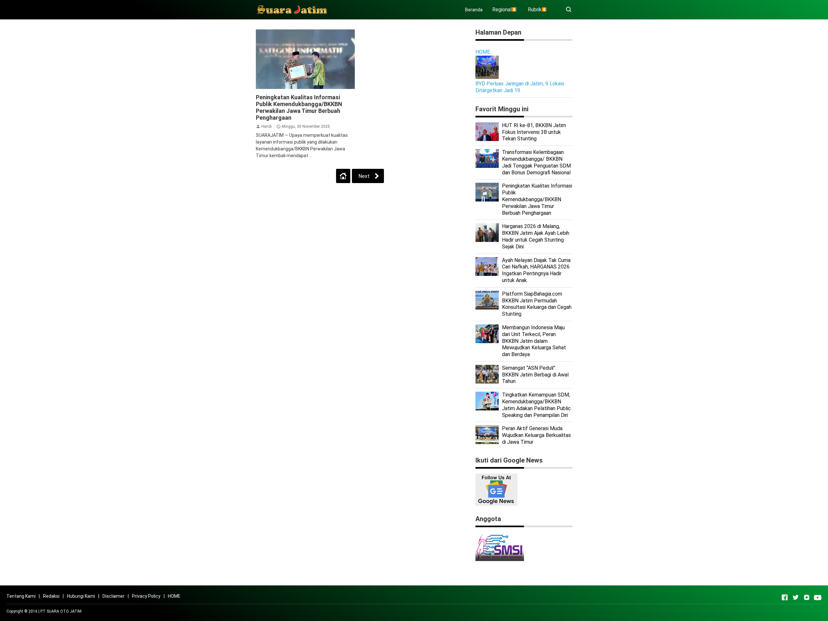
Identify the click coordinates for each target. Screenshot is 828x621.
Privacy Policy (146, 596)
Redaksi (51, 596)
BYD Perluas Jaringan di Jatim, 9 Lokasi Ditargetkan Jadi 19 (519, 87)
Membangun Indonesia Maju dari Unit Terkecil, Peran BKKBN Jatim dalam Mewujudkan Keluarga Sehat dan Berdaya (534, 340)
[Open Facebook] (785, 597)
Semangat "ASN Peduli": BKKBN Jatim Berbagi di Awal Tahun (535, 375)
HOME (482, 52)
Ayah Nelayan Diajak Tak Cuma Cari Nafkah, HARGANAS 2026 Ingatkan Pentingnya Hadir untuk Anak (536, 270)
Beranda (474, 9)
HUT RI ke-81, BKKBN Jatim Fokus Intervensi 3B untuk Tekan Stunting (534, 132)
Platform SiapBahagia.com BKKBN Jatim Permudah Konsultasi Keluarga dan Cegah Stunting (537, 304)
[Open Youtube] (818, 597)
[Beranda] (343, 176)
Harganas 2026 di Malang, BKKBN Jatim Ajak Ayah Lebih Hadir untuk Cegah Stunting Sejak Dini (535, 236)
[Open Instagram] (807, 597)
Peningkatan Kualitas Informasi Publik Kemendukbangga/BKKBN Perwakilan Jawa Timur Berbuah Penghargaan (299, 107)
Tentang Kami (21, 596)
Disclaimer (114, 596)
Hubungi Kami (81, 596)
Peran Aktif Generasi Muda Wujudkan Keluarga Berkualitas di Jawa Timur (536, 435)
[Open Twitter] (796, 597)
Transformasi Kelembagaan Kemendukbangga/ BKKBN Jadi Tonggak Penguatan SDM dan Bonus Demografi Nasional (536, 162)
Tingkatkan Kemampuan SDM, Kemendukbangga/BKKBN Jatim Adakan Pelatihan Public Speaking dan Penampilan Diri (536, 405)
